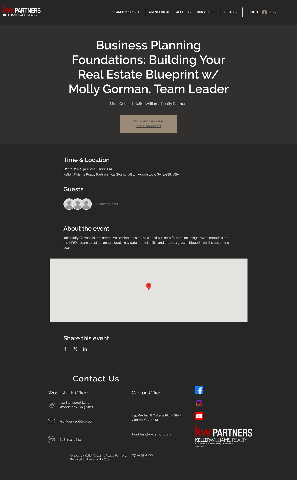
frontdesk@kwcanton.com (151, 434)
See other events (148, 126)
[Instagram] (199, 403)
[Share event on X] (75, 349)
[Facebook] (199, 390)
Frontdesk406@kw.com (77, 421)
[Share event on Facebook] (65, 349)
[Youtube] (199, 416)
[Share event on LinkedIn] (85, 349)
